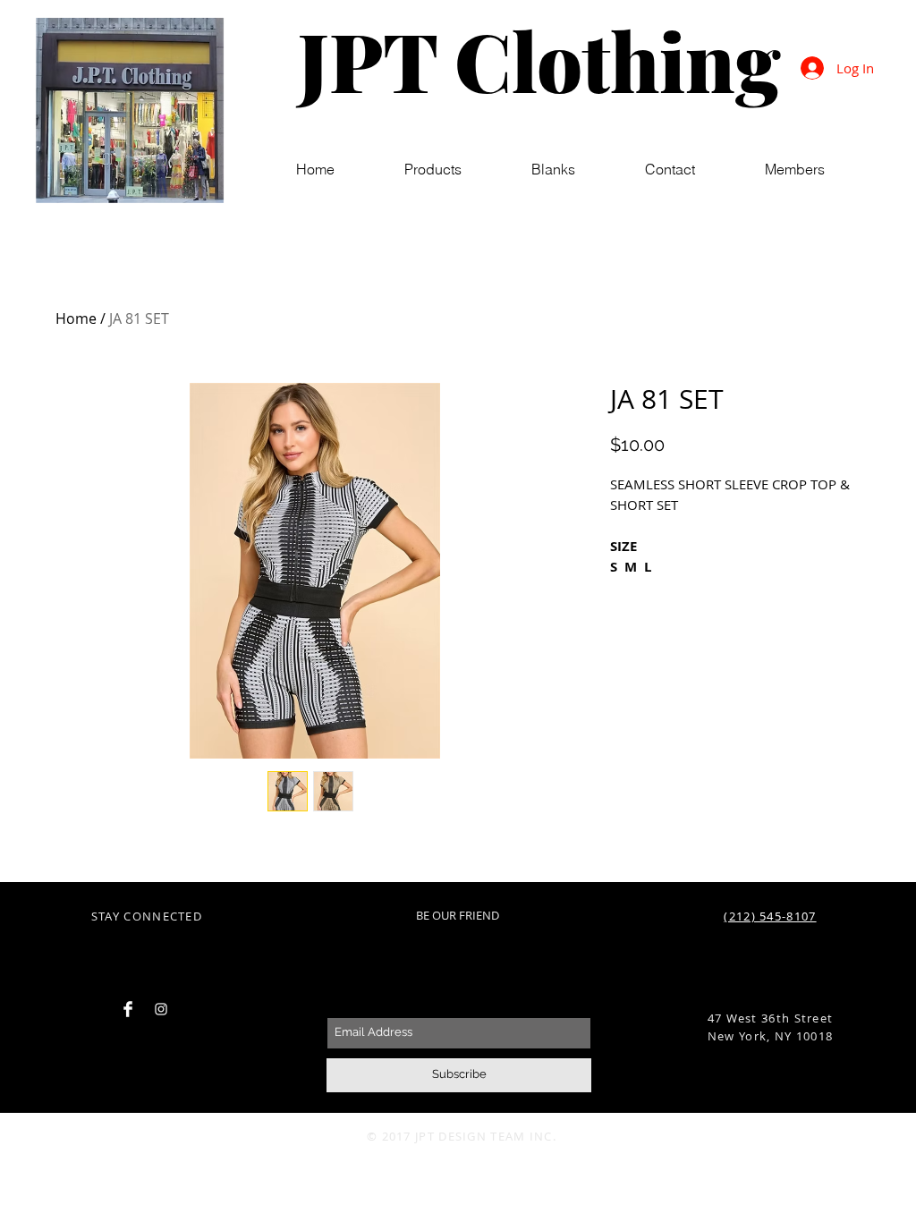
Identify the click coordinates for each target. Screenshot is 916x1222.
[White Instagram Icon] (161, 1009)
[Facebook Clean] (128, 1009)
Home (76, 318)
